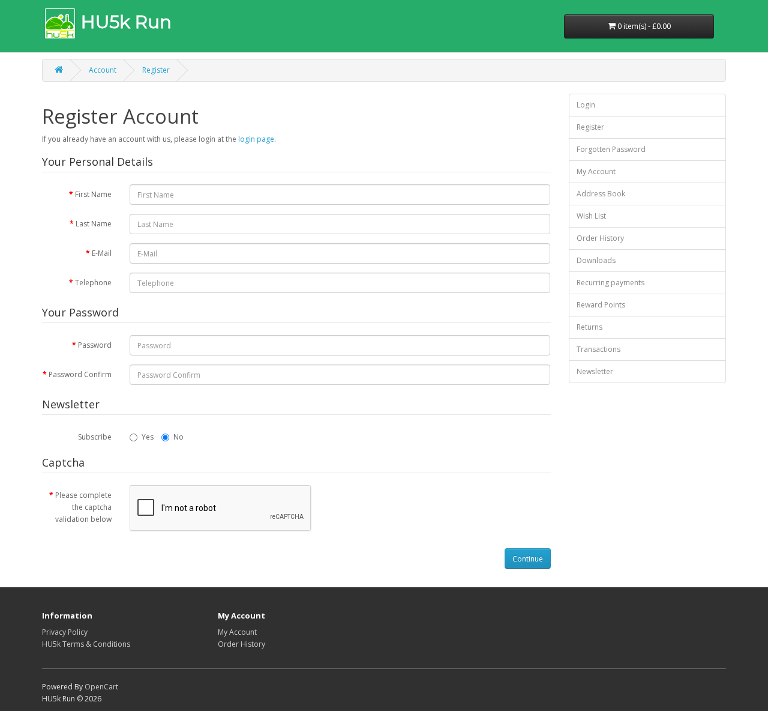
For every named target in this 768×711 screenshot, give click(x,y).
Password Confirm (80, 374)
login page (256, 139)
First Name (93, 194)
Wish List (591, 216)
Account (102, 70)
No (178, 437)
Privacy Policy (65, 632)
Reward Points (601, 305)
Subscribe (95, 437)
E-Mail (102, 253)
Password (95, 345)
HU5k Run (126, 22)
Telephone (93, 282)
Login (586, 105)
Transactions (598, 349)
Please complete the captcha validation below (83, 507)
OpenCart (101, 687)
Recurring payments (610, 282)
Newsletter (595, 371)
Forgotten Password (611, 149)
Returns (589, 327)
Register (156, 70)
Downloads (596, 260)
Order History (600, 238)
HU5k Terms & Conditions (86, 644)
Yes (148, 437)
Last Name (94, 224)
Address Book (601, 194)
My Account (596, 171)
